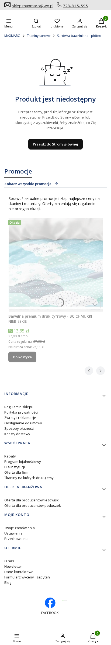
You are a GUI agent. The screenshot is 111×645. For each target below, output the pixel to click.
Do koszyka (22, 357)
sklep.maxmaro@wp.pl (32, 5)
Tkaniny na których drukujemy (29, 477)
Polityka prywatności (21, 412)
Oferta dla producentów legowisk (31, 500)
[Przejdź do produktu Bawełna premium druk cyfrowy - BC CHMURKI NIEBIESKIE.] (55, 265)
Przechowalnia (16, 538)
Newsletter (13, 566)
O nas (9, 561)
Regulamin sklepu (18, 406)
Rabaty (10, 456)
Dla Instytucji (14, 466)
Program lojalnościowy (22, 461)
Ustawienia (13, 533)
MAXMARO (12, 35)
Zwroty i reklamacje (20, 417)
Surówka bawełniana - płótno (79, 35)
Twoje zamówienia (19, 527)
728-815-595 (75, 5)
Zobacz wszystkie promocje (27, 183)
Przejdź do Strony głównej (55, 144)
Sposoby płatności (19, 428)
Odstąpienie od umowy (23, 423)
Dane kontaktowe (18, 571)
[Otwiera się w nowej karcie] (65, 600)
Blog (7, 582)
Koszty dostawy (17, 433)
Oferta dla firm (16, 472)
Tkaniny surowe (39, 35)
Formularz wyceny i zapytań (27, 577)
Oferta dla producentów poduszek (32, 505)
